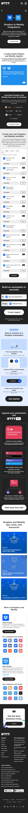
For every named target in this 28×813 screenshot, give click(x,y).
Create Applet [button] (14, 312)
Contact (9, 802)
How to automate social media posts (9, 784)
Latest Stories (5, 765)
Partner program (20, 799)
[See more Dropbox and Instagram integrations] (18, 640)
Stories (3, 742)
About (19, 802)
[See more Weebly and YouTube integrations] (18, 688)
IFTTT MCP (3, 746)
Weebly (20, 24)
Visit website (5, 674)
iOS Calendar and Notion (19, 742)
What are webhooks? (6, 777)
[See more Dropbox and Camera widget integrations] (18, 650)
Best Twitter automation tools (8, 769)
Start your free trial (14, 507)
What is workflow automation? (8, 773)
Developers (6, 799)
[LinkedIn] (7, 807)
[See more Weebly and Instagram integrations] (7, 698)
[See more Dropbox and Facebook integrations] (7, 640)
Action (9, 160)
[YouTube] (14, 807)
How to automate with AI (7, 767)
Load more (14, 275)
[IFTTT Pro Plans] (23, 158)
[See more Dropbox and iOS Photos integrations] (18, 645)
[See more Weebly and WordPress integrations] (7, 693)
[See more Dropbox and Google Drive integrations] (7, 645)
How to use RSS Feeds (6, 775)
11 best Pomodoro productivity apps (9, 780)
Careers (13, 799)
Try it (23, 163)
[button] (26, 4)
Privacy (14, 802)
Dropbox (8, 24)
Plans (2, 754)
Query (9, 208)
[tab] (2, 151)
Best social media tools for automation (10, 786)
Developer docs (5, 756)
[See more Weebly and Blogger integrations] (7, 688)
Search (3, 752)
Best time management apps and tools (10, 771)
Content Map (4, 750)
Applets (3, 744)
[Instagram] (11, 807)
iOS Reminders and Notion (20, 755)
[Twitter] (17, 807)
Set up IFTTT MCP (14, 124)
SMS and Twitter (17, 753)
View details (6, 163)
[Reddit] (23, 807)
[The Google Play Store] (19, 790)
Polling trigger (10, 169)
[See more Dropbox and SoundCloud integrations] (7, 650)
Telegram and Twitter (19, 759)
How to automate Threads (7, 782)
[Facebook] (4, 807)
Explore (3, 738)
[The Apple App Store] (8, 790)
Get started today (14, 41)
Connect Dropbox (9, 631)
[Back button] (2, 10)
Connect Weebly (9, 679)
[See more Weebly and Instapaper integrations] (18, 698)
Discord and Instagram (19, 740)
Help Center (4, 748)
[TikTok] (20, 807)
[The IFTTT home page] (5, 3)
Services (3, 740)
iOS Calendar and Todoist (20, 757)
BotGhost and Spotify (19, 751)
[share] (26, 10)
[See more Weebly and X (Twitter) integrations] (18, 693)
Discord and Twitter (18, 761)
